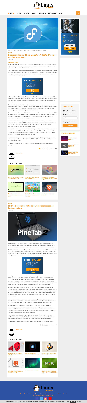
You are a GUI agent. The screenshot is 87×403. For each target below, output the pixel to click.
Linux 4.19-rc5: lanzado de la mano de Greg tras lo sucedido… (15, 177)
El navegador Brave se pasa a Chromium (48, 194)
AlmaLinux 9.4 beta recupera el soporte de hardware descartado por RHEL (49, 178)
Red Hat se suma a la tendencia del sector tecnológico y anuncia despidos (15, 355)
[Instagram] (45, 398)
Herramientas (42, 13)
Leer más (79, 401)
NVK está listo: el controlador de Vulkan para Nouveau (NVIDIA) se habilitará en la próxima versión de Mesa (49, 372)
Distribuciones (52, 13)
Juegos (60, 13)
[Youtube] (50, 398)
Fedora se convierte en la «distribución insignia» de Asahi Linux (32, 355)
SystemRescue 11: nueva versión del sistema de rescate (49, 354)
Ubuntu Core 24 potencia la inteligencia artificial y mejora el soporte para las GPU (15, 371)
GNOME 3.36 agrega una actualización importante (73, 145)
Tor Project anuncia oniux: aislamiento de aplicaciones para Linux (15, 195)
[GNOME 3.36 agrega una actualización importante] (64, 145)
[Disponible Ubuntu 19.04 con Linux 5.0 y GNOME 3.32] (64, 138)
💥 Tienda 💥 (11, 13)
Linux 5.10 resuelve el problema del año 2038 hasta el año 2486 (73, 152)
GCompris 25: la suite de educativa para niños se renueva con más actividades (32, 195)
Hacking (34, 13)
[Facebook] (36, 398)
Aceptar (73, 401)
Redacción (19, 153)
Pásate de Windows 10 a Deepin (32, 370)
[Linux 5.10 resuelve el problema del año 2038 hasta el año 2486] (64, 152)
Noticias (19, 13)
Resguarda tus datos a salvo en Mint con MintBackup (32, 177)
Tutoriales (26, 13)
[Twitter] (41, 398)
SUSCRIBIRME (70, 125)
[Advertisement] (70, 79)
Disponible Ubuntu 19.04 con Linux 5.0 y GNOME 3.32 (72, 138)
